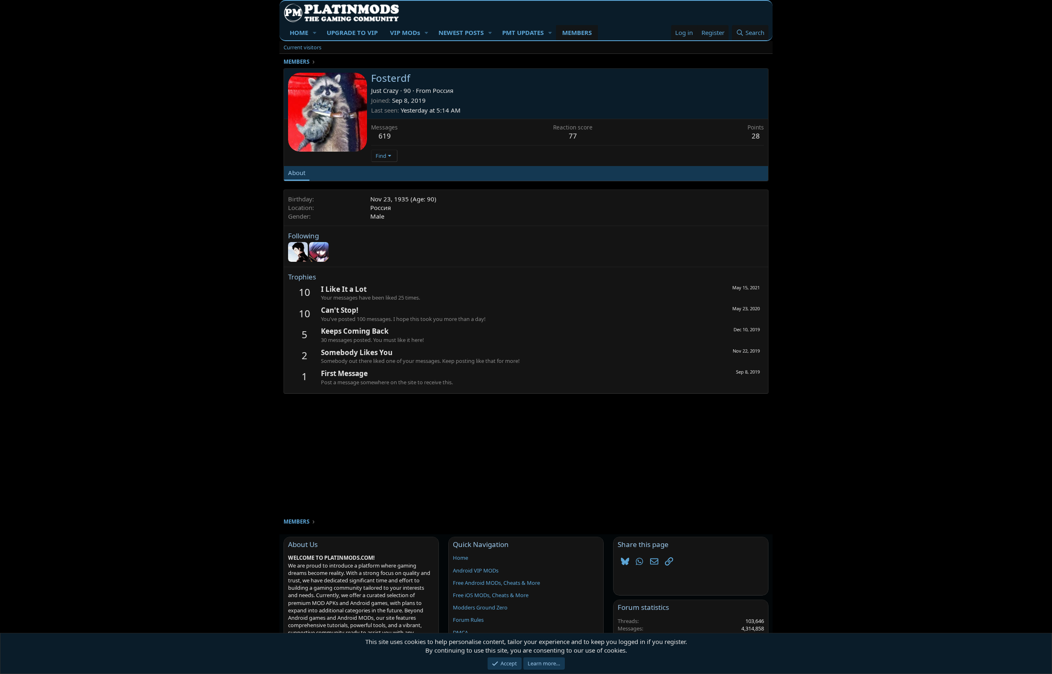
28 (756, 136)
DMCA (460, 632)
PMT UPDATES (523, 32)
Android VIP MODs (475, 570)
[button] (315, 32)
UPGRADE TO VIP (352, 32)
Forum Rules (468, 619)
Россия (443, 90)
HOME (299, 32)
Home (460, 557)
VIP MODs (405, 32)
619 (384, 136)
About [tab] (296, 172)
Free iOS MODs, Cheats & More (490, 595)
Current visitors (302, 47)
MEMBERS (577, 32)
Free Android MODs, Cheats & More (496, 582)
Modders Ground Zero (480, 607)
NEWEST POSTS (461, 32)
